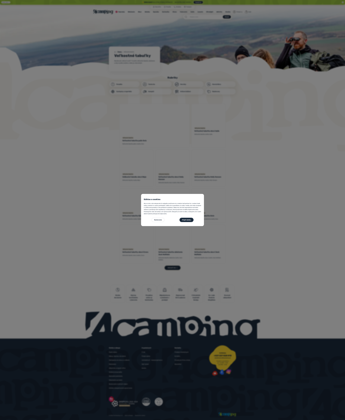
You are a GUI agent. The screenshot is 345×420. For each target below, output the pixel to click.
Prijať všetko (186, 220)
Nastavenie (158, 220)
